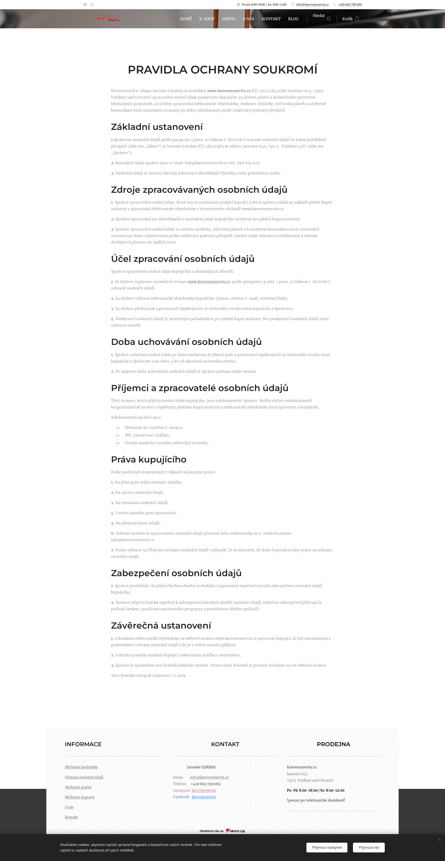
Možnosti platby (78, 787)
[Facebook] (85, 5)
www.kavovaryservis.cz (209, 281)
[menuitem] (187, 19)
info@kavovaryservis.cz (312, 4)
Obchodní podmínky (81, 767)
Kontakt (71, 817)
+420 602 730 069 (350, 4)
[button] (322, 19)
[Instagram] (92, 5)
